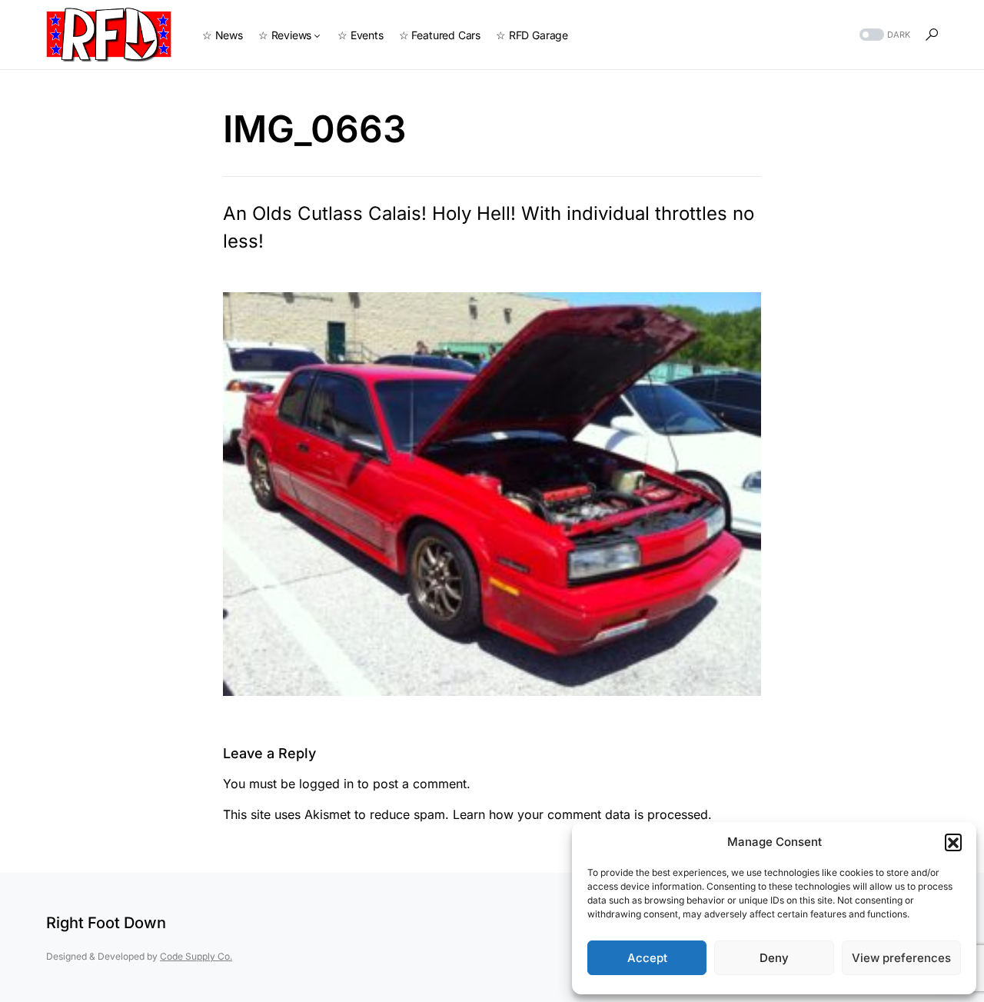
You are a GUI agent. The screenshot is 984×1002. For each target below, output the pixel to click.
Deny (774, 957)
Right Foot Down (106, 923)
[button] (953, 842)
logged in (326, 783)
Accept (647, 957)
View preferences (901, 957)
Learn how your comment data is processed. (582, 814)
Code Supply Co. (196, 956)
